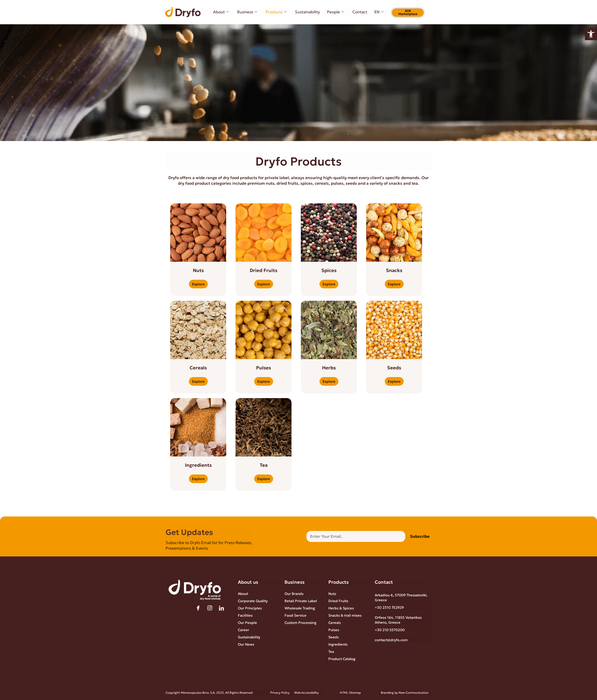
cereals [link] (322, 183)
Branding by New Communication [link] (405, 693)
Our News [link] (246, 644)
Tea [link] (331, 651)
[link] (591, 34)
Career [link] (243, 630)
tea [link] (415, 183)
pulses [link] (337, 183)
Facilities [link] (245, 615)
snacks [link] (395, 183)
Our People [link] (247, 622)
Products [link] (274, 11)
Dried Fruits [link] (338, 601)
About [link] (219, 11)
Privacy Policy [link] (280, 693)
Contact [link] (359, 11)
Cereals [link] (334, 622)
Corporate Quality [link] (253, 601)
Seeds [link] (333, 637)
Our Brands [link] (294, 593)
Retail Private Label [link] (301, 601)
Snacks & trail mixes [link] (344, 615)
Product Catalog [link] (341, 659)
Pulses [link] (333, 630)
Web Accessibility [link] (306, 693)
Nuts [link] (332, 593)
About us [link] (248, 582)
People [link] (333, 11)
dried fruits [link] (287, 183)
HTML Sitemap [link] (350, 693)
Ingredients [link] (337, 644)
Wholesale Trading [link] (300, 608)
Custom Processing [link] (300, 622)
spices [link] (306, 183)
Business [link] (245, 11)
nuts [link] (270, 183)
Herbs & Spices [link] (341, 608)
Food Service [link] (295, 615)
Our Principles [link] (250, 608)
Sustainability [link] (307, 11)
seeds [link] (351, 183)
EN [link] (377, 11)
